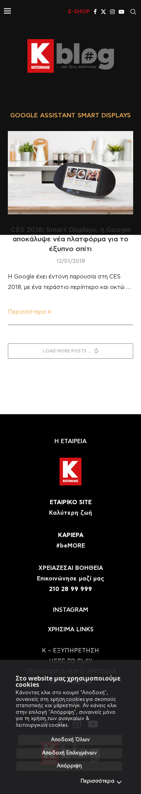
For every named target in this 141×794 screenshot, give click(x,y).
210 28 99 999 (70, 589)
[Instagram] (112, 11)
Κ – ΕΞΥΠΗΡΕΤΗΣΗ (70, 651)
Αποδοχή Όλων (70, 739)
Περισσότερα (97, 781)
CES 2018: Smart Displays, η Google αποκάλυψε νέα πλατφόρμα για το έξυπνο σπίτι (71, 239)
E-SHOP (79, 11)
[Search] (133, 11)
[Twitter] (103, 11)
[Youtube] (121, 11)
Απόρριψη (69, 766)
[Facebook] (95, 11)
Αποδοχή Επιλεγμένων (69, 753)
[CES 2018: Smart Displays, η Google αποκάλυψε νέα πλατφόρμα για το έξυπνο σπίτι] (70, 172)
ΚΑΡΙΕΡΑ (70, 535)
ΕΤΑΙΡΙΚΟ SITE (71, 502)
